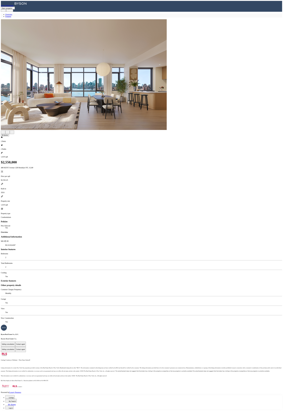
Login (3, 10)
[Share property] (12, 132)
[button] (141, 74)
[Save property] (7, 132)
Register (9, 10)
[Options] (3, 132)
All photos (5, 135)
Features (8, 16)
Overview (8, 14)
